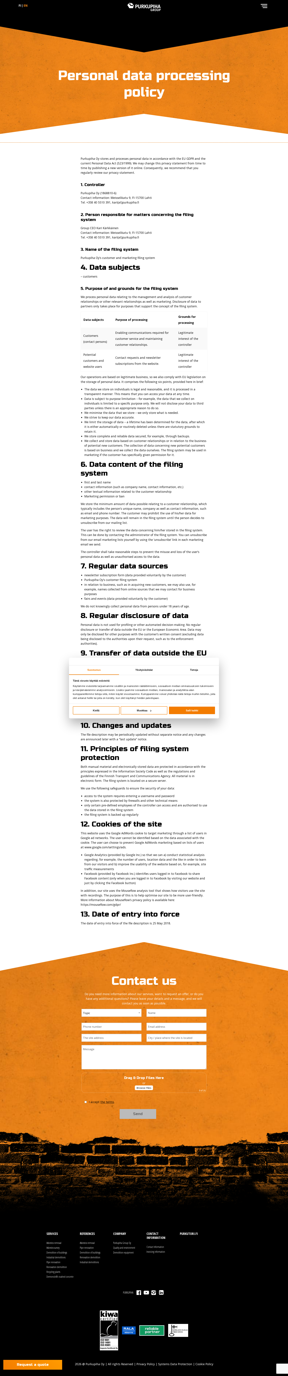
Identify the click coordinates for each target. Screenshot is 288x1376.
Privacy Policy (145, 1364)
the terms (107, 1102)
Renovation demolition (56, 1267)
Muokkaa (142, 710)
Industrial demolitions (56, 1257)
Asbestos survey (53, 1248)
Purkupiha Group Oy (122, 1243)
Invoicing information (155, 1252)
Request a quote (33, 1365)
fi (19, 5)
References (87, 1233)
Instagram (154, 1292)
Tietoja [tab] (194, 669)
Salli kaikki (192, 710)
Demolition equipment (123, 1252)
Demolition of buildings (56, 1252)
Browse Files (143, 1087)
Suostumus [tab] (94, 669)
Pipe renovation (53, 1262)
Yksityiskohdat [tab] (144, 669)
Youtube (146, 1292)
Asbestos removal (53, 1243)
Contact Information (155, 1247)
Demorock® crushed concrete (60, 1276)
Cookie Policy (204, 1364)
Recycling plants (53, 1272)
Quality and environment (124, 1248)
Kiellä (96, 710)
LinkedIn (161, 1292)
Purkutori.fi (189, 1233)
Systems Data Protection (175, 1364)
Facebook (138, 1292)
